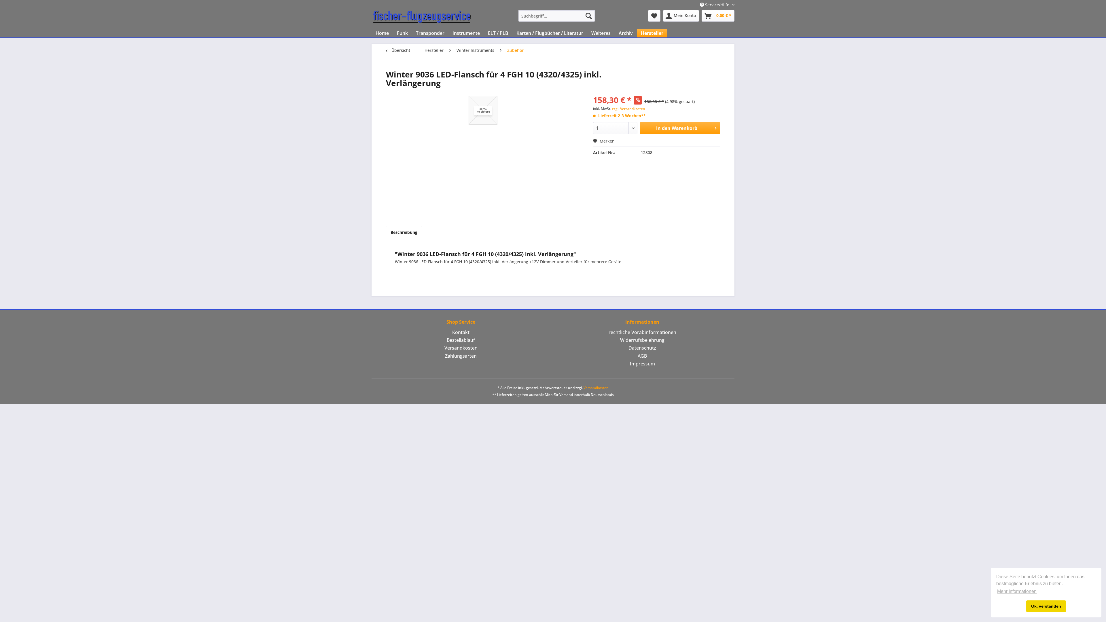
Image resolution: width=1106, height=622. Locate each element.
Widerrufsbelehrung (642, 340)
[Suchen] (589, 16)
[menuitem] (556, 16)
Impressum (642, 364)
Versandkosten (461, 348)
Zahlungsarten (461, 356)
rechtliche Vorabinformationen (642, 332)
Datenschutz (642, 348)
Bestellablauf (461, 340)
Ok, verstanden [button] (1046, 606)
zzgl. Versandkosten (628, 108)
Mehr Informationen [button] (1017, 591)
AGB (642, 356)
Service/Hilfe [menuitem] (717, 4)
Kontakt (460, 332)
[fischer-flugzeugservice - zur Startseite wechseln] (422, 17)
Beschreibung (404, 232)
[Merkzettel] (654, 16)
